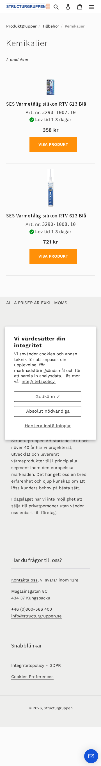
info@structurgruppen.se (36, 616)
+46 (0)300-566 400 (31, 609)
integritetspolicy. (39, 381)
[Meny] (91, 6)
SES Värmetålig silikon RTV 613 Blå (46, 104)
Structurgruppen (58, 708)
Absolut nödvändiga (48, 411)
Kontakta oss (24, 580)
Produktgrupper (21, 26)
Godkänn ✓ (47, 396)
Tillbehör (50, 26)
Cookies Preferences (32, 676)
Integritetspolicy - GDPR (36, 665)
